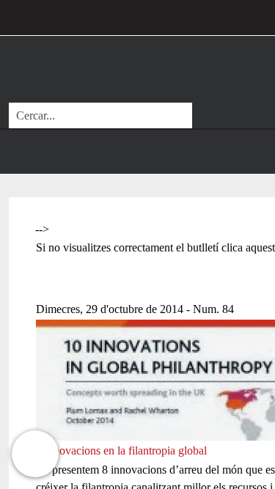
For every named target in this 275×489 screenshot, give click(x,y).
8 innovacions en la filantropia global (121, 450)
